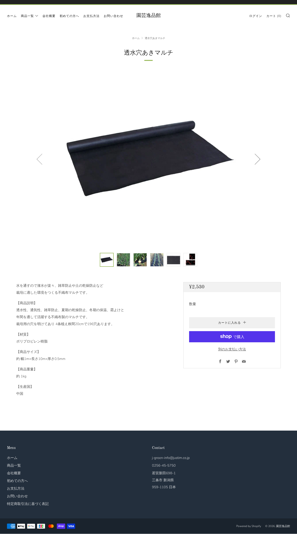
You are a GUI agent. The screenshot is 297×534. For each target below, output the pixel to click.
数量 (192, 303)
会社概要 (48, 16)
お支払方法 (91, 16)
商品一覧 (27, 16)
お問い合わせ (113, 16)
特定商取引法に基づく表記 (28, 503)
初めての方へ (69, 16)
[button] (107, 260)
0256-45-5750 (164, 465)
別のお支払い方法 (232, 349)
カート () (273, 16)
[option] (148, 159)
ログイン (255, 16)
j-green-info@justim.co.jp (171, 457)
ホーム (12, 16)
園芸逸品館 (148, 15)
